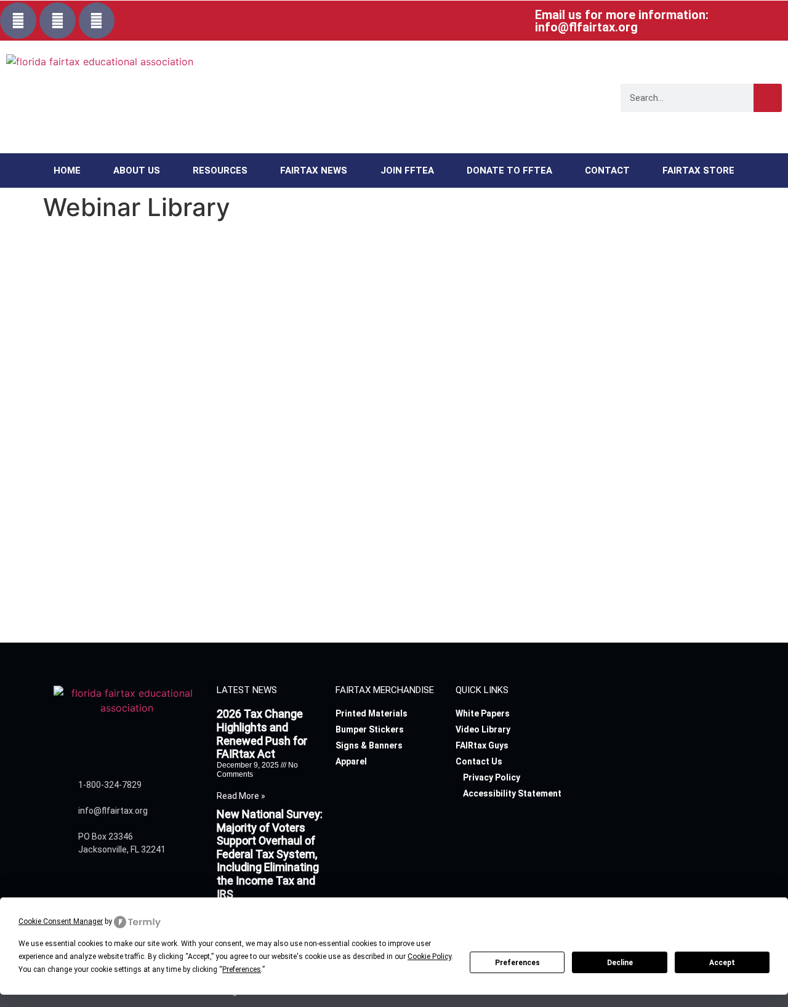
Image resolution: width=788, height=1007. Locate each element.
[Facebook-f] (18, 20)
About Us (136, 170)
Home (67, 170)
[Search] (768, 98)
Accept (722, 962)
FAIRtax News (313, 170)
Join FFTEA (407, 170)
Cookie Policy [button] (429, 956)
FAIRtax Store (698, 170)
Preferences (517, 962)
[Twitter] (57, 20)
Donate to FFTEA (509, 170)
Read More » (241, 796)
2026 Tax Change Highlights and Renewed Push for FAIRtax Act (262, 733)
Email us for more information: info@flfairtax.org (622, 20)
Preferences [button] (241, 969)
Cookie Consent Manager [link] (60, 921)
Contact (607, 170)
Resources (220, 170)
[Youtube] (97, 20)
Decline (620, 962)
